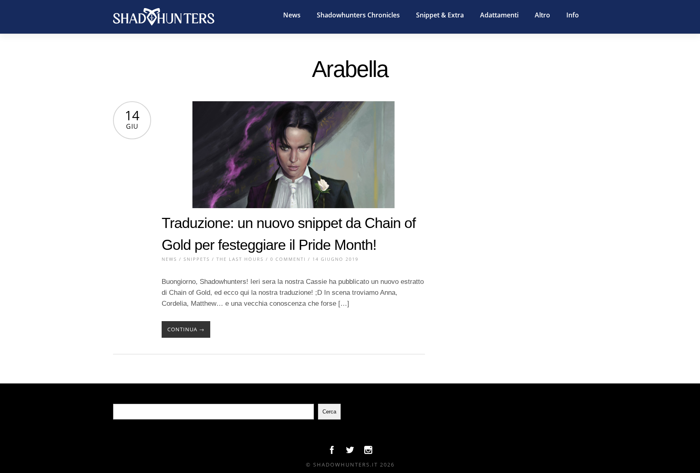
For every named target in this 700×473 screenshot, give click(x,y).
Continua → (186, 329)
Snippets (197, 259)
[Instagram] (368, 452)
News (292, 15)
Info (572, 15)
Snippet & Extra (440, 15)
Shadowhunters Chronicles (358, 15)
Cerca (329, 412)
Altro (542, 15)
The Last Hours (240, 259)
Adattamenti (499, 15)
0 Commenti (288, 259)
